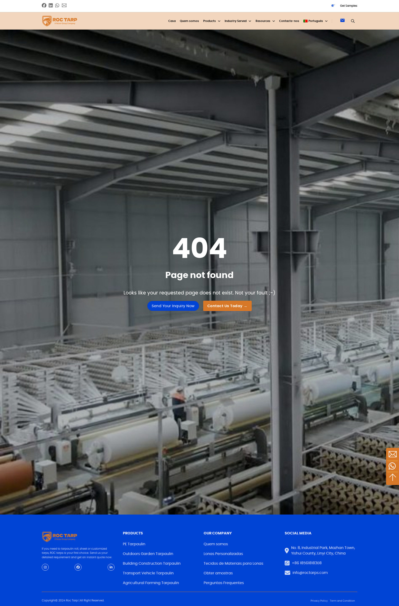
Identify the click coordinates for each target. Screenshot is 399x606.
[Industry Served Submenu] (249, 21)
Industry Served (236, 21)
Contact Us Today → (227, 306)
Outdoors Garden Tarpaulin (148, 554)
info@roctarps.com (310, 573)
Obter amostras (218, 573)
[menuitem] (313, 21)
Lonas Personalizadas (223, 554)
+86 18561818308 (307, 563)
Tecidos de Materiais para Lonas (233, 563)
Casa (172, 21)
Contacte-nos (289, 21)
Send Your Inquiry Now (173, 306)
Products (209, 21)
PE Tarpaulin (134, 544)
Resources (263, 21)
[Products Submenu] (219, 21)
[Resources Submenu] (273, 21)
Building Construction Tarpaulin (152, 563)
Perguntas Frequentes (224, 583)
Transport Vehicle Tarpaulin (148, 573)
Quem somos (189, 21)
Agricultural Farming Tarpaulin (151, 583)
